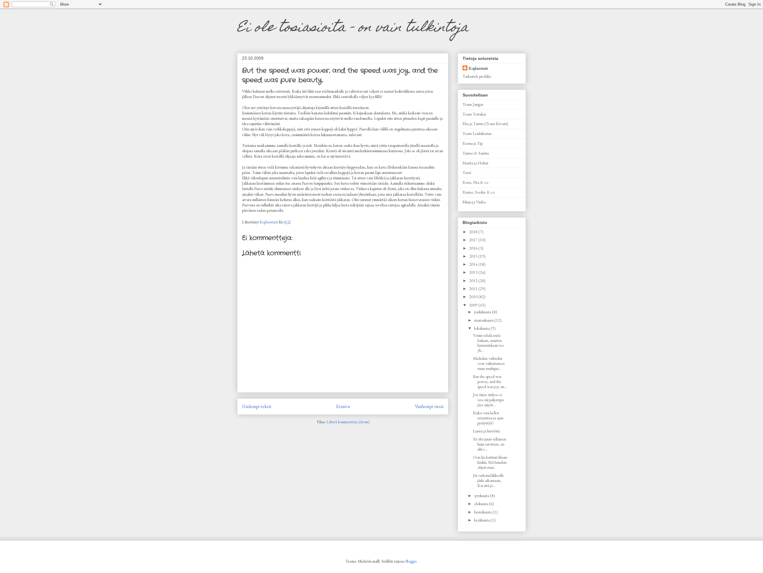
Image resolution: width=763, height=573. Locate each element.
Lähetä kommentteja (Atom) (347, 421)
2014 (473, 264)
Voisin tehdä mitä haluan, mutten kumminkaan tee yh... (488, 343)
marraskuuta (484, 320)
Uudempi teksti (256, 406)
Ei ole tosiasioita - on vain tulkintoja (353, 28)
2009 (473, 305)
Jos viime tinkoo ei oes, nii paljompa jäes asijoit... (488, 399)
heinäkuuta (483, 512)
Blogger (411, 561)
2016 (473, 248)
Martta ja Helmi (475, 163)
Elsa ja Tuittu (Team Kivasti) (485, 123)
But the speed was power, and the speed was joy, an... (490, 381)
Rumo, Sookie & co (479, 192)
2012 (473, 280)
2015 (473, 256)
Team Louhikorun (477, 133)
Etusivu (343, 406)
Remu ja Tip (473, 143)
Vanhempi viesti (429, 406)
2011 (473, 288)
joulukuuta (483, 311)
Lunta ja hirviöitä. (487, 431)
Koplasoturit (478, 68)
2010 (473, 296)
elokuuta (481, 503)
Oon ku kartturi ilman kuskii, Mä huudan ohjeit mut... (490, 462)
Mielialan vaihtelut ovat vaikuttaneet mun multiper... (489, 363)
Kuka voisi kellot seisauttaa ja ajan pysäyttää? (488, 418)
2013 (473, 272)
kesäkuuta (482, 520)
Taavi (467, 172)
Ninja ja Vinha (474, 202)
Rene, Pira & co (475, 182)
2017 (473, 239)
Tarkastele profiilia (477, 76)
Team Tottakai (474, 114)
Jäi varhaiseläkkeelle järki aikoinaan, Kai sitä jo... (488, 480)
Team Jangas (473, 104)
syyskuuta (482, 495)
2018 (473, 231)
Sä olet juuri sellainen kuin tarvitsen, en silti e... (489, 444)
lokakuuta (482, 328)
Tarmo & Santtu (476, 153)
